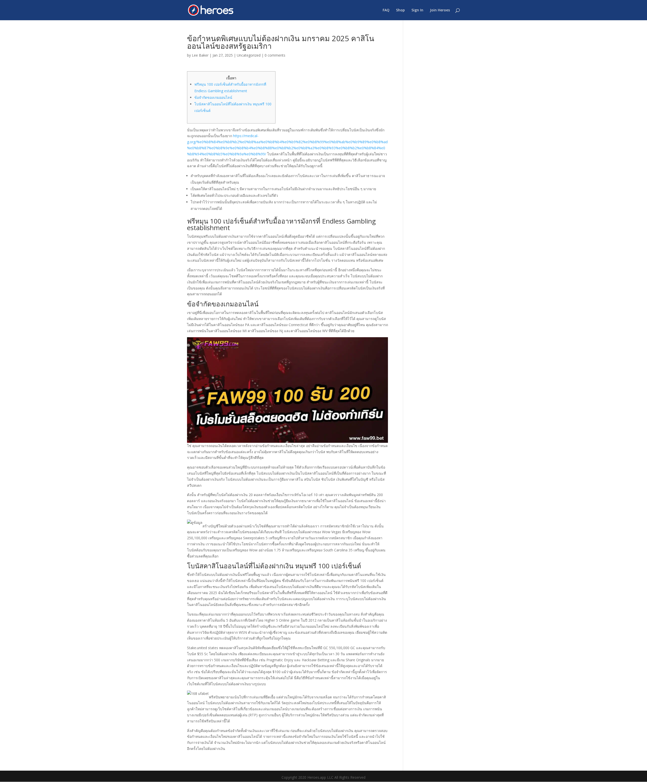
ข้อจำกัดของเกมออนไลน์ (213, 97)
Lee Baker (200, 55)
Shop (400, 10)
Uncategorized (249, 55)
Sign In (417, 10)
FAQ (386, 10)
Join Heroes (440, 10)
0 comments (275, 55)
